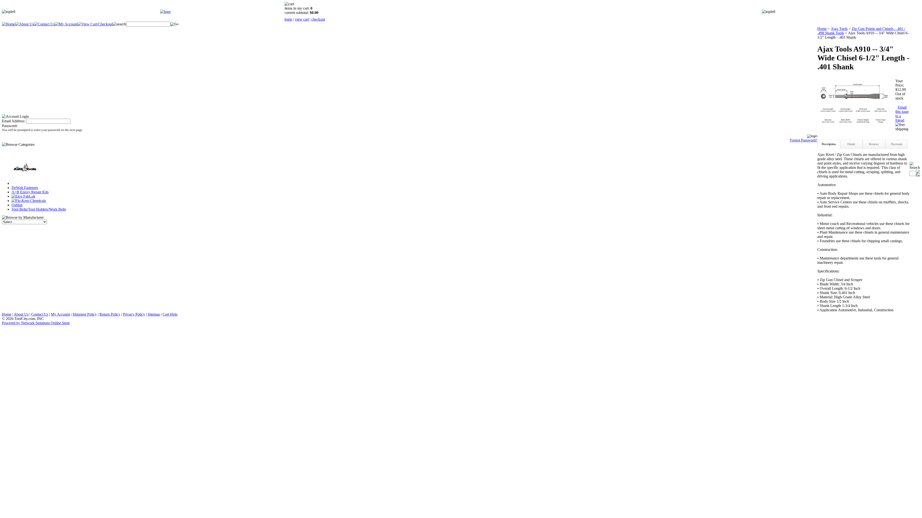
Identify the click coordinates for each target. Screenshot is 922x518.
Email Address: (13, 121)
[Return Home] (165, 12)
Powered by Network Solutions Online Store (36, 323)
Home (822, 29)
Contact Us (39, 314)
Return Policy (109, 314)
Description (829, 144)
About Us (21, 314)
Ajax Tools (839, 29)
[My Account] (66, 24)
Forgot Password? (803, 140)
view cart (302, 19)
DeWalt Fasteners (25, 188)
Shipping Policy (85, 314)
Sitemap (154, 314)
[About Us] (24, 24)
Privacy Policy (134, 314)
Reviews (874, 144)
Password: (10, 126)
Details (851, 144)
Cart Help (170, 314)
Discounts (896, 144)
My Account (60, 314)
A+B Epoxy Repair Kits (30, 192)
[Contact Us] (44, 24)
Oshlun (17, 205)
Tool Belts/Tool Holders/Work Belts (39, 209)
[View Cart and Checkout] (95, 24)
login (288, 19)
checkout (318, 19)
